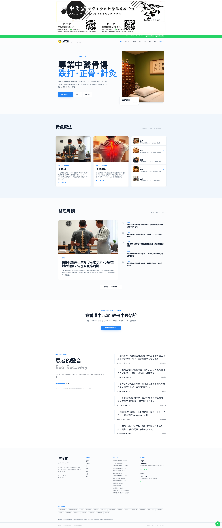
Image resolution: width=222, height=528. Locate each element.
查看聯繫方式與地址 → (111, 328)
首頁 (121, 41)
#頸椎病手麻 (103, 509)
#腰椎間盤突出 (62, 509)
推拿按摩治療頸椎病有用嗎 (119, 480)
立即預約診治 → (65, 94)
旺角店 (78, 94)
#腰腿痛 (81, 509)
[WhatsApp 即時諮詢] (217, 523)
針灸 (145, 41)
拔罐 (87, 474)
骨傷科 (127, 41)
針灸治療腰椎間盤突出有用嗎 (120, 475)
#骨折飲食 (76, 512)
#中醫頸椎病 (134, 509)
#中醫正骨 (88, 509)
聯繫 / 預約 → (62, 477)
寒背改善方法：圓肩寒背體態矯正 (121, 493)
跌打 (140, 41)
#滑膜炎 (61, 512)
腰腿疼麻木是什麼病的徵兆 (119, 468)
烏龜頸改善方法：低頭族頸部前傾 (121, 490)
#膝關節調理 (68, 512)
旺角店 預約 (150, 36)
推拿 (150, 41)
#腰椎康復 (96, 509)
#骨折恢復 (84, 512)
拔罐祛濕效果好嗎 (117, 485)
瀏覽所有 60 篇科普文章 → (110, 287)
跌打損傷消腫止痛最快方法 (119, 470)
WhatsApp (144, 469)
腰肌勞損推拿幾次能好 (118, 483)
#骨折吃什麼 (91, 512)
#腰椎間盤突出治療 (73, 509)
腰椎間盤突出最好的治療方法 (120, 460)
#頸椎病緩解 (112, 509)
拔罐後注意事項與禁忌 (118, 488)
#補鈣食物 (99, 512)
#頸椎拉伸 (120, 509)
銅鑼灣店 (87, 94)
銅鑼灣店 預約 (160, 36)
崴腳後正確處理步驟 (117, 473)
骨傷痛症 (134, 41)
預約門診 (161, 41)
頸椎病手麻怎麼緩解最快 (119, 463)
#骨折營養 (107, 512)
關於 (155, 41)
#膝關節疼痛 (142, 509)
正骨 (87, 476)
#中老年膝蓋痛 (151, 509)
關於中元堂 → (62, 475)
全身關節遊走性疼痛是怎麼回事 (120, 465)
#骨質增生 (159, 509)
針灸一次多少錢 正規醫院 (119, 478)
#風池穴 (127, 509)
